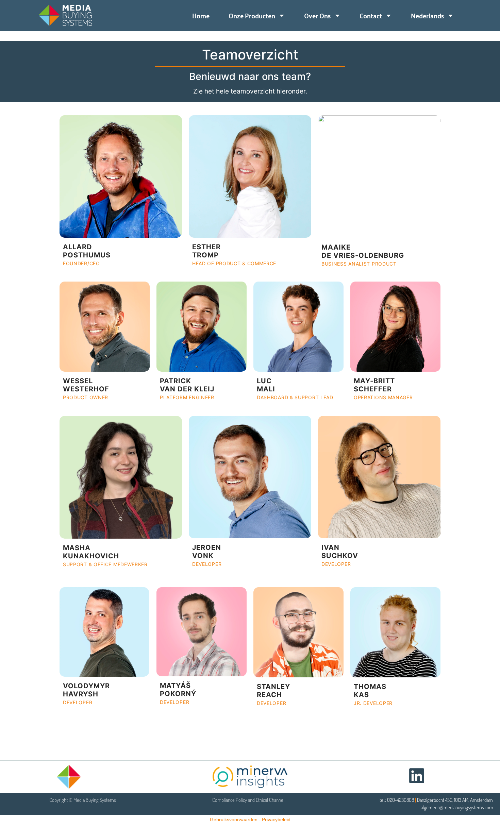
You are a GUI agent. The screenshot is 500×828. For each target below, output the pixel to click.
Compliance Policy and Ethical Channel (248, 800)
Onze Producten (252, 15)
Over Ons (317, 15)
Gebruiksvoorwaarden (233, 819)
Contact (371, 15)
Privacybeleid (276, 819)
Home (201, 15)
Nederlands (427, 15)
